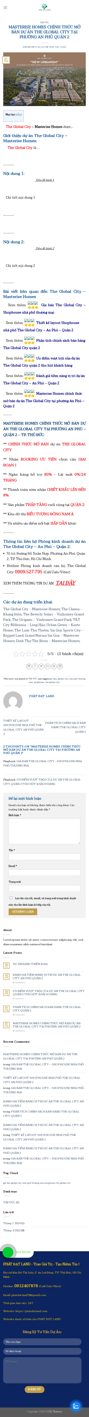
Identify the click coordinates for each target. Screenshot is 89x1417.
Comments (19, 982)
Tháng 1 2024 (12, 1223)
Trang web (15, 882)
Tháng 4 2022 (12, 1230)
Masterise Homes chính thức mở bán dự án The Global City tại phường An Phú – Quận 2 (43, 400)
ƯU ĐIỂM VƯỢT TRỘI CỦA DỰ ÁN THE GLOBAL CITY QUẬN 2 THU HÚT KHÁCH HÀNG (42, 781)
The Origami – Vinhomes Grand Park (42, 620)
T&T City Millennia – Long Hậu (41, 622)
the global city (52, 682)
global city (63, 679)
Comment (18, 998)
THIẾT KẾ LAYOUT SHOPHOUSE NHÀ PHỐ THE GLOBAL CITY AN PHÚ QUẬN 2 (23, 727)
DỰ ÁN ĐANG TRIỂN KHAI (30, 964)
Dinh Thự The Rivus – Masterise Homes (47, 641)
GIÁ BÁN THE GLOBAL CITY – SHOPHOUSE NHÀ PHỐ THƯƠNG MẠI (43, 1066)
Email (13, 866)
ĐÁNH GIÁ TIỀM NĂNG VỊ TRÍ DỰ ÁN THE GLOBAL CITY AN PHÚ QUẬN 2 (47, 976)
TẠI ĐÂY (65, 583)
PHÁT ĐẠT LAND (57, 47)
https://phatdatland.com (31, 1311)
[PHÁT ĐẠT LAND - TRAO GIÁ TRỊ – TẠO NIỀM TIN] (45, 7)
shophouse (39, 682)
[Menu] (5, 7)
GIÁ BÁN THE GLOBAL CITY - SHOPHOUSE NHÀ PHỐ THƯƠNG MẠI (42, 763)
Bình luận (15, 815)
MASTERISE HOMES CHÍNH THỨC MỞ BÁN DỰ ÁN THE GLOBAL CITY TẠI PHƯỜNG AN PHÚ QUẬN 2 (46, 1025)
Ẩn (19, 115)
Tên (12, 850)
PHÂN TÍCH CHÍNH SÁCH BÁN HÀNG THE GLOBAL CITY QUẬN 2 (65, 727)
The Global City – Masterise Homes (31, 609)
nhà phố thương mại (33, 1183)
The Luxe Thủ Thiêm (31, 630)
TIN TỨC (44, 22)
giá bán (53, 679)
